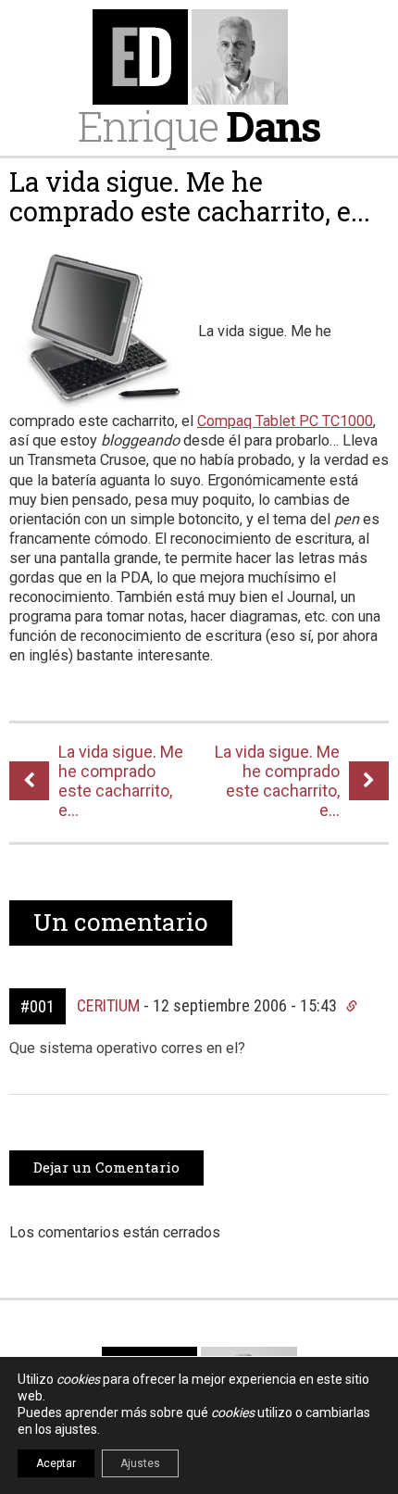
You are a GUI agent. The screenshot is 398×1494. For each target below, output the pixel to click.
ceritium (108, 1005)
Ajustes (140, 1463)
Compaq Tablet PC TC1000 (285, 421)
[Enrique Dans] (199, 57)
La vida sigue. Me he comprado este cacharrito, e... (189, 196)
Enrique (199, 125)
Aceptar (56, 1463)
